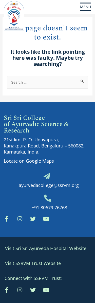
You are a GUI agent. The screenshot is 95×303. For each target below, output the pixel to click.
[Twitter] (33, 219)
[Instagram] (20, 219)
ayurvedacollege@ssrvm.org (49, 185)
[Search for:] (47, 82)
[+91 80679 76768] (47, 198)
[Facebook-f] (6, 219)
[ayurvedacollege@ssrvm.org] (47, 176)
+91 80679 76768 (49, 207)
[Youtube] (46, 290)
